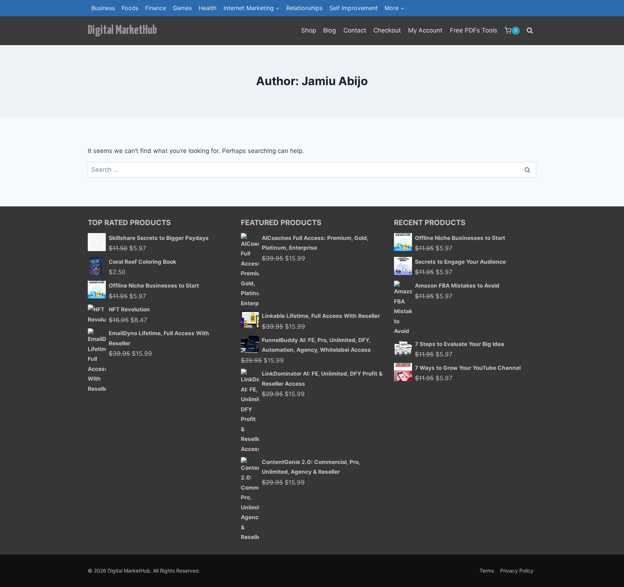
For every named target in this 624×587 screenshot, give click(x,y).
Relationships (304, 8)
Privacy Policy (516, 571)
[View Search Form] (529, 30)
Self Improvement (353, 8)
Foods (130, 8)
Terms (487, 571)
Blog (329, 30)
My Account (425, 30)
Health (207, 8)
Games (182, 8)
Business (103, 8)
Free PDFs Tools (473, 30)
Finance (155, 8)
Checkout (387, 30)
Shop (308, 30)
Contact (354, 30)
